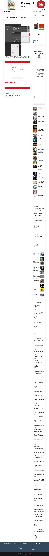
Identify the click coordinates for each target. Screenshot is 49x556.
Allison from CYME (38, 75)
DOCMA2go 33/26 (20, 548)
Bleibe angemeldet (14, 71)
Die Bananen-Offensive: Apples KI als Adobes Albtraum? (41, 108)
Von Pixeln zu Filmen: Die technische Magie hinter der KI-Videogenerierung (41, 117)
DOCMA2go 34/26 (20, 547)
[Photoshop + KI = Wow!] (35, 114)
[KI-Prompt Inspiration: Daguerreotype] (35, 127)
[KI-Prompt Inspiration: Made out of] (35, 162)
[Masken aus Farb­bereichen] (42, 259)
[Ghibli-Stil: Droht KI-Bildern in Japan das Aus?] (35, 131)
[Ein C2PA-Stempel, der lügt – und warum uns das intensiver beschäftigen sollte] (35, 187)
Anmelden (39, 45)
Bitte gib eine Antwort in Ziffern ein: (17, 72)
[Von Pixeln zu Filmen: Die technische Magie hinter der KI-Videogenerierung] (35, 118)
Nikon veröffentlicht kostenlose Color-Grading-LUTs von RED (36, 271)
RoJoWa (37, 68)
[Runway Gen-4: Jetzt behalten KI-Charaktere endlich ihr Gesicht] (35, 140)
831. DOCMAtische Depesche (21, 549)
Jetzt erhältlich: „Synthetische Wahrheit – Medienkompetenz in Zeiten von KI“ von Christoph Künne (41, 182)
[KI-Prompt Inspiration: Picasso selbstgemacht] (35, 153)
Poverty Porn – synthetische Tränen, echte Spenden (40, 157)
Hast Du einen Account (39, 47)
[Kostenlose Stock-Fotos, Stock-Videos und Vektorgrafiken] (42, 295)
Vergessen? (21, 69)
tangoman (37, 88)
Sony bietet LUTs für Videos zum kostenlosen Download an (36, 280)
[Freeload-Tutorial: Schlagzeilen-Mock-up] (42, 263)
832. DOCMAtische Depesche (21, 546)
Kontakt (32, 546)
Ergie (37, 72)
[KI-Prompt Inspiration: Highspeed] (35, 144)
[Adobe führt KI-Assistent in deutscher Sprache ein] (35, 196)
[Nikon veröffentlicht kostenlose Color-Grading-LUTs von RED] (42, 272)
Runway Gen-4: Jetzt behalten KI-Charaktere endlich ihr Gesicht (40, 139)
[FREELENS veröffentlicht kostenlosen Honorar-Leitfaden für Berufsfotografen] (42, 254)
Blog (36, 11)
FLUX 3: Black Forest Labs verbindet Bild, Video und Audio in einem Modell (41, 122)
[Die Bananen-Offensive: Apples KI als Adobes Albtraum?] (35, 109)
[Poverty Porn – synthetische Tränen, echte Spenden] (35, 158)
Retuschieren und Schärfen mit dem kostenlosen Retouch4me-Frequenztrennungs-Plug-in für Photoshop (36, 276)
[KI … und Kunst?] (35, 192)
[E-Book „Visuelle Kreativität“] (42, 290)
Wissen (39, 11)
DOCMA (29, 553)
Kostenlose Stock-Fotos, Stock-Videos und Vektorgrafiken (36, 294)
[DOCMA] (7, 11)
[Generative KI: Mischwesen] (35, 174)
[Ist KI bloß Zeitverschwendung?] (35, 178)
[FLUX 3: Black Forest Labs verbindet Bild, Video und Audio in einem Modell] (35, 122)
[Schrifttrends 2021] (42, 286)
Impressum (33, 549)
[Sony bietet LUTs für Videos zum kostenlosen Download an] (42, 281)
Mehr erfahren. (22, 84)
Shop (34, 11)
